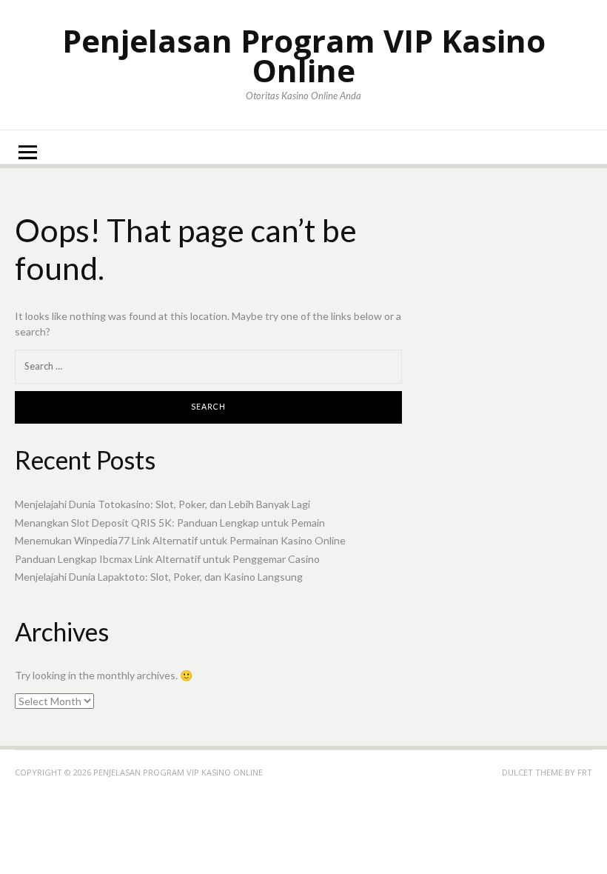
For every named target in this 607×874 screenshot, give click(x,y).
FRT (584, 772)
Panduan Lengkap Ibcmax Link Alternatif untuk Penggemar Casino (167, 559)
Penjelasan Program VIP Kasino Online (304, 55)
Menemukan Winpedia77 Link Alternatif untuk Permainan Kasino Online (180, 540)
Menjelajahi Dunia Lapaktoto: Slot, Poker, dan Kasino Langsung (159, 576)
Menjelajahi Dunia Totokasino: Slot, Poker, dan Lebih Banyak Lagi (162, 504)
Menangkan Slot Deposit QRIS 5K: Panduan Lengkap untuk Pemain (170, 522)
